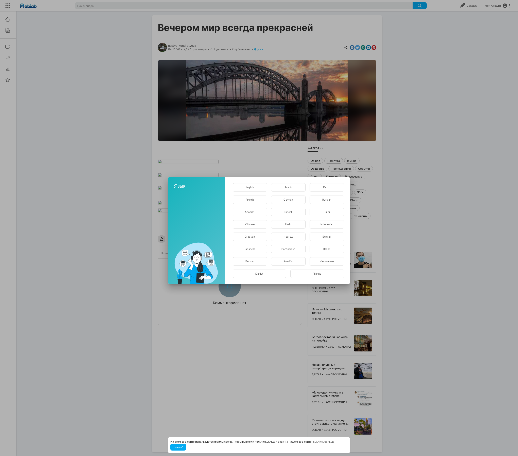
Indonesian (326, 224)
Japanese (249, 249)
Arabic (288, 187)
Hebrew (288, 236)
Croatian (250, 236)
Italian (326, 249)
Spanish (249, 212)
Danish (259, 273)
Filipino (317, 273)
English (250, 187)
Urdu (288, 224)
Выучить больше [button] (323, 441)
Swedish (288, 261)
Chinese (250, 224)
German (288, 199)
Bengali (327, 236)
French (250, 199)
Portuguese (288, 249)
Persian (249, 261)
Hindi (327, 212)
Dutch (326, 187)
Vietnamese (327, 261)
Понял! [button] (178, 447)
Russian (326, 199)
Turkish (288, 212)
